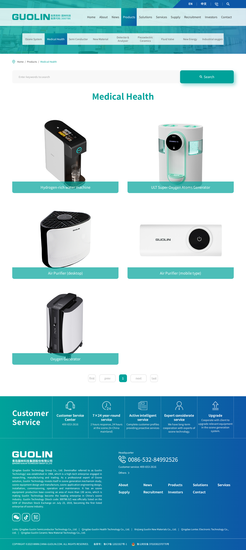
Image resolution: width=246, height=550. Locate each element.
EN (191, 3)
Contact (226, 17)
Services (161, 17)
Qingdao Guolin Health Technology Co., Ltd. (107, 529)
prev (107, 378)
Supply (175, 17)
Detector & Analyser (123, 39)
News (115, 17)
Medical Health (56, 39)
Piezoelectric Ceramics (145, 39)
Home (91, 17)
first (92, 378)
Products (129, 17)
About (103, 17)
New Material (100, 39)
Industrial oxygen (212, 39)
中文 (204, 3)
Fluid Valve (167, 39)
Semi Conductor (78, 39)
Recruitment (192, 17)
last (154, 378)
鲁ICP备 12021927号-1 (115, 544)
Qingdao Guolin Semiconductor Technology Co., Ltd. (49, 529)
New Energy (190, 39)
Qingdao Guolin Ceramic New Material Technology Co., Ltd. (53, 532)
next (139, 378)
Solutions (145, 17)
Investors (211, 17)
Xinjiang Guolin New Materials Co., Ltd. (156, 529)
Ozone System (33, 39)
